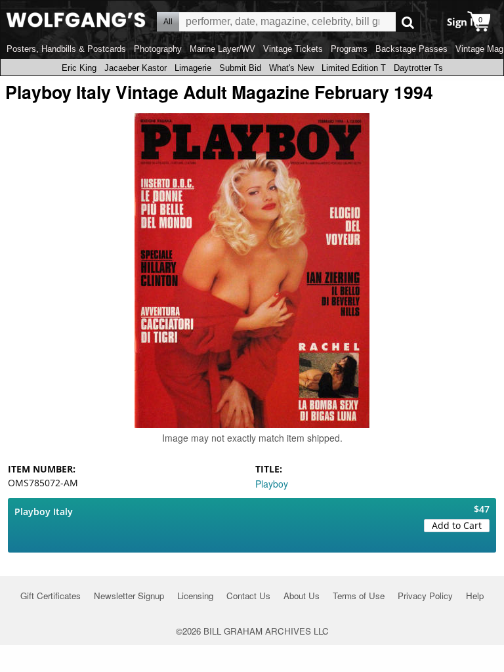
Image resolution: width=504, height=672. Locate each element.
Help (475, 595)
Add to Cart (457, 525)
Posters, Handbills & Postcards (66, 49)
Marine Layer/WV (222, 49)
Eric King (79, 68)
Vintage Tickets (293, 49)
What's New (291, 68)
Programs (349, 49)
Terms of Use (359, 595)
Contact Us (248, 595)
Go (408, 22)
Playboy (271, 483)
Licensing (195, 595)
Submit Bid (240, 68)
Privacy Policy (425, 595)
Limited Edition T (354, 68)
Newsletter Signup (129, 595)
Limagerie (193, 68)
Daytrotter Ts (418, 68)
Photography (158, 49)
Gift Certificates (50, 595)
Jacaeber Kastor (135, 68)
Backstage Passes (411, 49)
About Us (302, 595)
